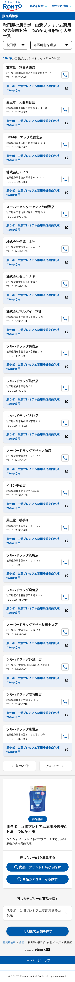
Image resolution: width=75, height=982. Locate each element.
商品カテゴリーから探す (40, 879)
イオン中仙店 (16, 485)
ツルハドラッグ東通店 (22, 729)
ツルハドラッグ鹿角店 (22, 590)
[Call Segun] (65, 74)
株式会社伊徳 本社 (20, 241)
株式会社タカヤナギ (20, 276)
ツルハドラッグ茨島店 (22, 555)
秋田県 (11, 45)
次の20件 (52, 766)
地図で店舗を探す (39, 931)
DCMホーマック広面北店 (24, 137)
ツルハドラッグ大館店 (22, 415)
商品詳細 (37, 819)
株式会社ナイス (17, 172)
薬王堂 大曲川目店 (20, 102)
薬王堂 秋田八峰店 (20, 67)
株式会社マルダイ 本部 (24, 311)
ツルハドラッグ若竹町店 (24, 694)
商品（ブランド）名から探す (40, 867)
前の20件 (22, 766)
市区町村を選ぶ (45, 45)
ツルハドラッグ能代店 (22, 381)
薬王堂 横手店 (17, 520)
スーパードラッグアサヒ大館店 (28, 450)
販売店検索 (9, 942)
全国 (21, 942)
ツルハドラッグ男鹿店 (22, 346)
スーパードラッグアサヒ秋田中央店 (32, 624)
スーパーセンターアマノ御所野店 (30, 207)
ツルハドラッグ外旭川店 (24, 659)
